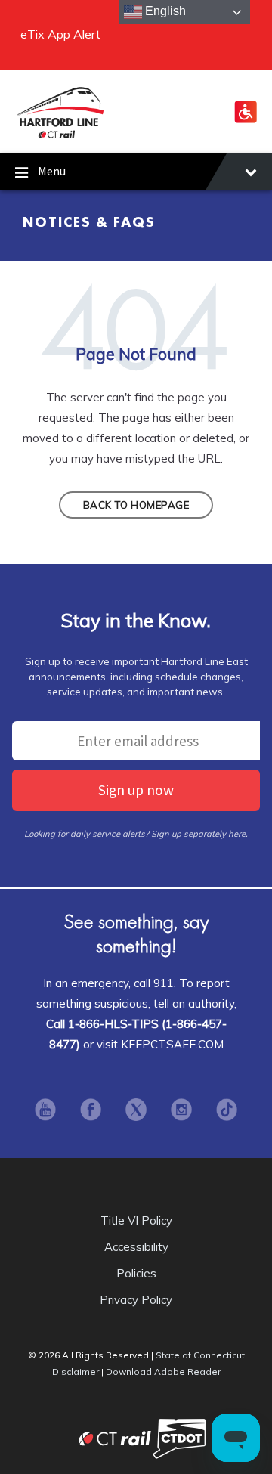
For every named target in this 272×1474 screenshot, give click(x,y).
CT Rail (79, 1438)
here (237, 833)
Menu (52, 171)
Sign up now (136, 790)
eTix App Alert (60, 34)
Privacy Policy (136, 1300)
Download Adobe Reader (163, 1371)
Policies (136, 1273)
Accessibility (136, 1247)
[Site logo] (60, 136)
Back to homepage (136, 505)
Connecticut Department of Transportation (192, 1438)
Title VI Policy (136, 1220)
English (164, 11)
